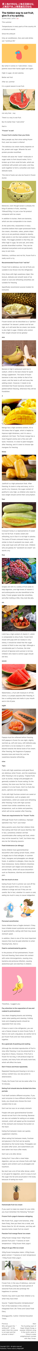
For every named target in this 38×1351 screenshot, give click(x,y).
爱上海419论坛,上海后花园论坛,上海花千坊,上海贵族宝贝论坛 (18, 5)
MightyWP (20, 1348)
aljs (18, 18)
